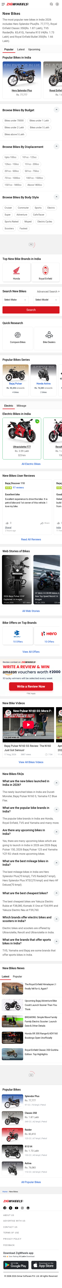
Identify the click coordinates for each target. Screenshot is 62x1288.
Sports (38, 207)
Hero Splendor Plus (22, 90)
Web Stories (33, 611)
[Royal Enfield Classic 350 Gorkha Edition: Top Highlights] (12, 1054)
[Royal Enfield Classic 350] (12, 1118)
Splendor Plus (32, 1096)
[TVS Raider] (12, 1135)
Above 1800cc (34, 185)
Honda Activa (44, 383)
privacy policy (12, 1239)
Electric (51, 207)
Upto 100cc (10, 157)
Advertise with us (14, 1221)
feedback (9, 1245)
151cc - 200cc (32, 164)
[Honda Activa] (44, 373)
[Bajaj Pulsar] (16, 373)
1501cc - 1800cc (13, 185)
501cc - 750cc (32, 171)
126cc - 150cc (12, 164)
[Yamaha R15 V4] (12, 1152)
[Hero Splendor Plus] (22, 74)
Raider (28, 1129)
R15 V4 (28, 1146)
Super (8, 214)
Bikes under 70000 (14, 120)
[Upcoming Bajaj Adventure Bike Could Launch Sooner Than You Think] (12, 1005)
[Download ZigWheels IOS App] (44, 1265)
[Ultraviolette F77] (22, 430)
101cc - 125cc (29, 157)
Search (31, 310)
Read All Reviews (31, 539)
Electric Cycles (45, 221)
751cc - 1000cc (12, 178)
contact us (10, 1227)
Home (4, 1192)
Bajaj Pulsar (15, 383)
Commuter (23, 207)
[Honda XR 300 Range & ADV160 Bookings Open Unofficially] (12, 1038)
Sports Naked (12, 221)
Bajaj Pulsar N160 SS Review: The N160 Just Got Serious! (27, 748)
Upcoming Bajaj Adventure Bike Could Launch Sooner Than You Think (41, 1005)
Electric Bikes (33, 464)
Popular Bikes (33, 1182)
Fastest (23, 228)
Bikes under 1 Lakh (39, 120)
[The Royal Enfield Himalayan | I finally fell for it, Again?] (12, 988)
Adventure (22, 214)
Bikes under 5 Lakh (39, 127)
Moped (28, 221)
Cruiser (8, 207)
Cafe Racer (38, 214)
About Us (8, 1215)
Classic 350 (31, 1113)
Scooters (9, 228)
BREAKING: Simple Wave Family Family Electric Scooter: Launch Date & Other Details (41, 1021)
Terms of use (11, 1233)
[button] (57, 4)
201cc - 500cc (12, 171)
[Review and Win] (31, 677)
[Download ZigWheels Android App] (16, 1265)
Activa (28, 1163)
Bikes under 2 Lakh (14, 127)
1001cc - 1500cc (34, 178)
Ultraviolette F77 (22, 446)
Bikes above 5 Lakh (14, 134)
